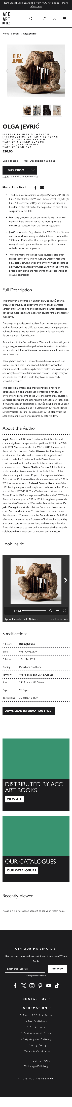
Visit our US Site (41, 1061)
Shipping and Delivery (37, 1039)
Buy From (16, 170)
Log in (6, 176)
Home (6, 33)
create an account (28, 910)
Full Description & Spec (39, 160)
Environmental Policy (37, 1033)
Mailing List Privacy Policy (36, 975)
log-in (12, 910)
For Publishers (37, 1021)
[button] (44, 19)
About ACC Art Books (37, 1015)
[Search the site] (31, 19)
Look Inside (10, 160)
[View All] (36, 775)
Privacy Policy (37, 1045)
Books (16, 33)
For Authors (38, 1027)
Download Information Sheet (29, 710)
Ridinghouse (27, 643)
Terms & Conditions (37, 1051)
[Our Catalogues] (36, 849)
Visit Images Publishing (36, 1066)
